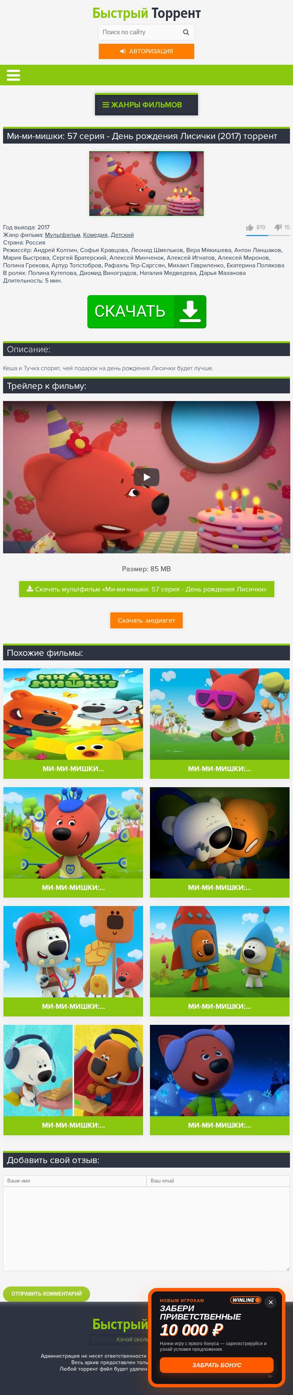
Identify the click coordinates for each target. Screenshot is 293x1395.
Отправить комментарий (46, 1294)
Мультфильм (62, 235)
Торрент (146, 13)
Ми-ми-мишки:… (219, 769)
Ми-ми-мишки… (73, 769)
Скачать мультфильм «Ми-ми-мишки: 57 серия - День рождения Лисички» (151, 589)
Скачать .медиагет (146, 620)
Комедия (95, 235)
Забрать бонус (216, 1365)
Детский (122, 235)
